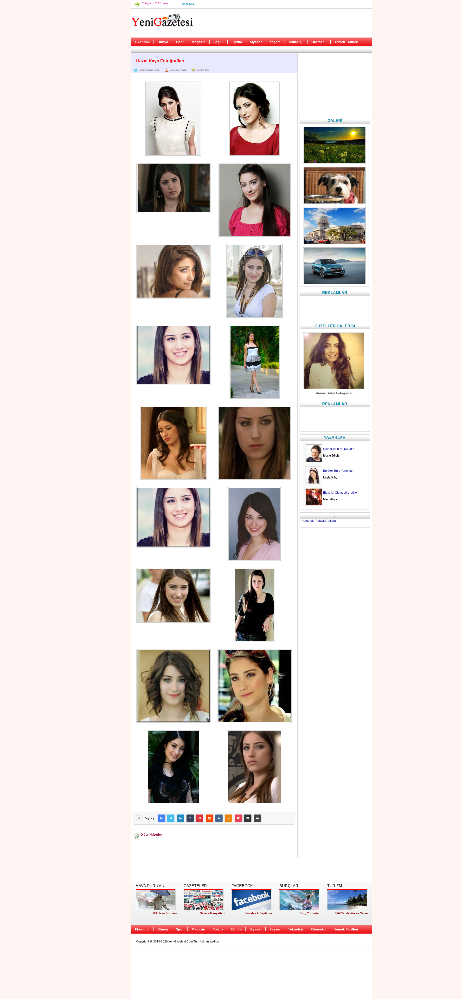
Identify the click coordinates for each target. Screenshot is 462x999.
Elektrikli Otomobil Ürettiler (340, 492)
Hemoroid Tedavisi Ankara (319, 520)
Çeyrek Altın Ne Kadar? (338, 449)
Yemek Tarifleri (346, 42)
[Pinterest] (200, 818)
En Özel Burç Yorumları (338, 470)
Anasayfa (188, 3)
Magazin (198, 42)
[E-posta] (248, 818)
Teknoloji (295, 42)
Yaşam (275, 42)
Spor (180, 42)
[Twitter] (171, 818)
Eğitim (236, 42)
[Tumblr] (190, 818)
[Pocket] (238, 818)
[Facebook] (161, 818)
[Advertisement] (107, 120)
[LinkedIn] (180, 818)
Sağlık (218, 42)
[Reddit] (209, 818)
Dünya (163, 42)
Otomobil (319, 42)
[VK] (219, 818)
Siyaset (256, 42)
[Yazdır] (257, 818)
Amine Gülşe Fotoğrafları (334, 393)
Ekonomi (142, 42)
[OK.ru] (228, 818)
